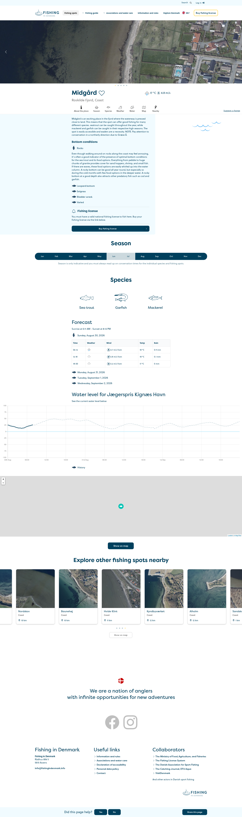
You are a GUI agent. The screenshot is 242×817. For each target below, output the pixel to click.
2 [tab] (118, 85)
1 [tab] (115, 85)
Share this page (194, 812)
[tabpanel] (121, 51)
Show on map (120, 545)
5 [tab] (126, 85)
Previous (5, 52)
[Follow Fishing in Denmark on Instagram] (130, 722)
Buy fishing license (206, 12)
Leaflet (230, 535)
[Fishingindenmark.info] (194, 793)
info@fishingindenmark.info (50, 768)
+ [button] (3, 479)
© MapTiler (237, 535)
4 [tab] (124, 85)
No (114, 812)
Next (236, 52)
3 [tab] (121, 85)
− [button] (3, 482)
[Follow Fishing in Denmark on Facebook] (112, 722)
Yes (100, 812)
